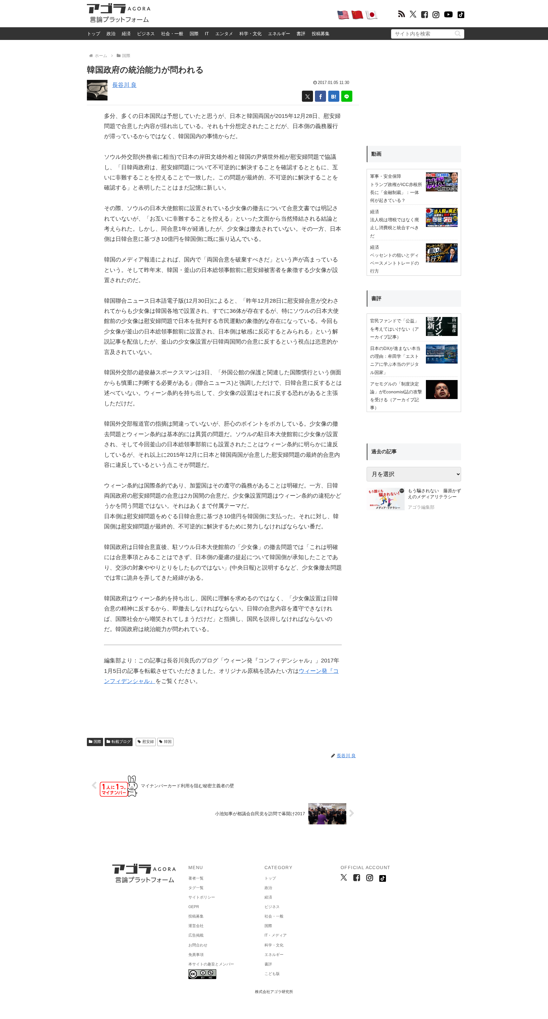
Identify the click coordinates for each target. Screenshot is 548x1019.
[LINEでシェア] (346, 96)
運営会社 (196, 926)
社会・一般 (172, 33)
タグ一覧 (196, 888)
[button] (457, 33)
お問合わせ (197, 945)
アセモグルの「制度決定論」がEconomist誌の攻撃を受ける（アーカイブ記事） (396, 395)
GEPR (193, 907)
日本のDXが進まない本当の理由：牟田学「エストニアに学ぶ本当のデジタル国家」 (395, 360)
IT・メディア (275, 935)
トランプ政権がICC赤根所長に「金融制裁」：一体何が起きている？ (396, 192)
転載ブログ (121, 741)
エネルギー (279, 33)
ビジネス (146, 33)
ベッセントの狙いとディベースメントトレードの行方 (394, 263)
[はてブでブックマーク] (333, 96)
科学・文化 (250, 33)
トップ (93, 33)
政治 (111, 33)
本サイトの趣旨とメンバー (211, 964)
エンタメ (224, 33)
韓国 (168, 741)
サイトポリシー (201, 897)
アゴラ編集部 (421, 507)
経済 (126, 33)
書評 (301, 33)
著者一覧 (196, 878)
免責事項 (196, 954)
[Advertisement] (243, 14)
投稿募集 (320, 33)
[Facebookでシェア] (320, 96)
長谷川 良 (124, 85)
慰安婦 (148, 741)
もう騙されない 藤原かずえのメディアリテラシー (434, 494)
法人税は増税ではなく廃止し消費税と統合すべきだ (394, 227)
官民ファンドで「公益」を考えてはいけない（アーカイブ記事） (394, 328)
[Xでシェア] (307, 96)
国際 (194, 33)
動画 (376, 154)
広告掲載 (196, 935)
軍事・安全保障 (385, 176)
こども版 (272, 973)
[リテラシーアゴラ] (385, 500)
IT (207, 33)
